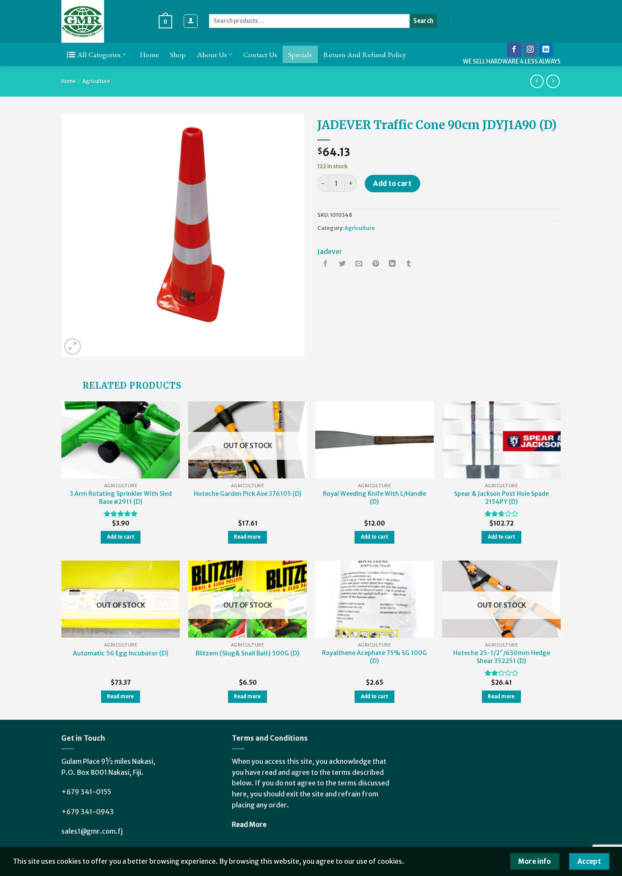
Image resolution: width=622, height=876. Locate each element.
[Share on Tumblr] (408, 264)
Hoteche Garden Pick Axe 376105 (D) (248, 493)
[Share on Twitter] (342, 264)
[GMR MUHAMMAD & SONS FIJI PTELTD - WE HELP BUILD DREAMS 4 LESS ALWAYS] (103, 21)
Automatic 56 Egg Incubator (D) (120, 653)
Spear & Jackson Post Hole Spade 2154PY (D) (501, 498)
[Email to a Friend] (358, 264)
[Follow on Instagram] (530, 50)
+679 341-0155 (86, 792)
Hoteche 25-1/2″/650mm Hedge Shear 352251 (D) (501, 657)
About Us (212, 54)
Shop (178, 54)
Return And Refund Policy (364, 54)
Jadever (329, 251)
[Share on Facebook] (325, 264)
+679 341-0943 (87, 811)
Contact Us (260, 54)
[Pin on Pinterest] (375, 264)
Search (423, 21)
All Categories (99, 54)
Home (149, 54)
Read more (247, 537)
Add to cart (392, 183)
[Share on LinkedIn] (392, 264)
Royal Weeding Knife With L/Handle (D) (374, 498)
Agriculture (96, 81)
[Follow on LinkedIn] (546, 50)
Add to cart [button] (121, 537)
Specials (300, 54)
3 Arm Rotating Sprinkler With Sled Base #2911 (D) (121, 498)
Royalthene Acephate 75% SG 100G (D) (374, 657)
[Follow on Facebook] (514, 50)
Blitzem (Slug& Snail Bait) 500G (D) (247, 653)
